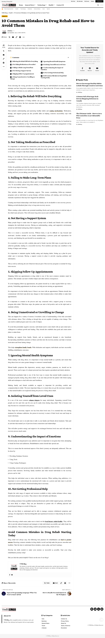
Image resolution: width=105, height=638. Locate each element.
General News (37, 9)
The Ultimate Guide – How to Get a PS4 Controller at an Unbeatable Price (89, 116)
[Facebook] (9, 575)
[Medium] (101, 609)
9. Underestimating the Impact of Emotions (52, 68)
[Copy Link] (16, 37)
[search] (98, 5)
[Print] (20, 37)
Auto (43, 9)
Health (16, 9)
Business (30, 9)
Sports (48, 9)
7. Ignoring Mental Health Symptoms (53, 61)
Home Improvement (8, 9)
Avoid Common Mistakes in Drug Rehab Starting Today (54, 76)
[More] (23, 37)
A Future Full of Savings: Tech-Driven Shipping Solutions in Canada (87, 99)
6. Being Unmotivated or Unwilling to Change (22, 78)
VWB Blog (9, 30)
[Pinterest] (89, 69)
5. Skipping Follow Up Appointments (23, 74)
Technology (23, 9)
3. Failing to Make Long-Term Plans (22, 67)
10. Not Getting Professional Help (53, 72)
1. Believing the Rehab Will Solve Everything (25, 61)
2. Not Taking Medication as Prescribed (24, 64)
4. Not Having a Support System (21, 70)
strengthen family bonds (23, 347)
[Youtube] (12, 575)
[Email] (13, 37)
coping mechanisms (56, 111)
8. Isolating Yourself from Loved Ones (54, 64)
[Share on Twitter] (9, 37)
